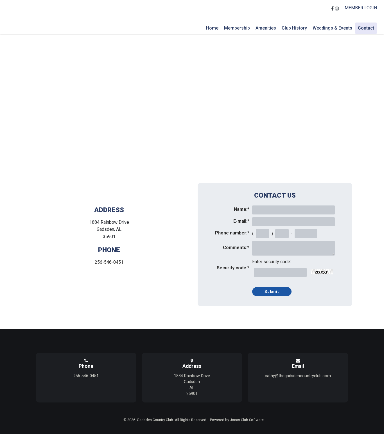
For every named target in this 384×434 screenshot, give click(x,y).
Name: (241, 209)
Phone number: (232, 233)
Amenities (266, 28)
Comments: (236, 247)
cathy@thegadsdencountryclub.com (298, 375)
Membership (237, 28)
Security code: (233, 267)
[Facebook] (333, 8)
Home (212, 28)
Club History (294, 28)
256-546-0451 (109, 262)
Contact (366, 28)
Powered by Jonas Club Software (237, 420)
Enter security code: (271, 261)
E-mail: (241, 221)
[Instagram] (337, 8)
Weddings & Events (332, 28)
